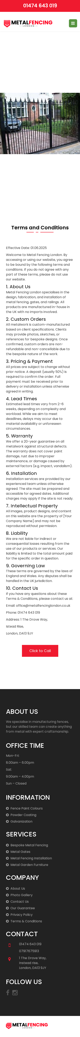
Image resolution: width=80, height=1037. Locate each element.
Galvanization (21, 821)
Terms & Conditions (26, 921)
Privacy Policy (21, 914)
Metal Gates (20, 851)
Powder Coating (23, 815)
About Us (17, 888)
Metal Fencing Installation (31, 858)
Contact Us (19, 901)
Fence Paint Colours (26, 808)
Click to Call (40, 650)
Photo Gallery (21, 895)
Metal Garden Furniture (29, 864)
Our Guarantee (22, 908)
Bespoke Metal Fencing (29, 845)
